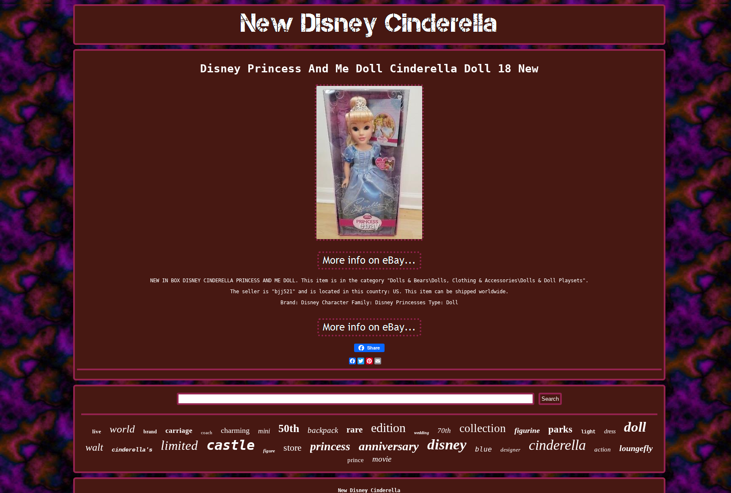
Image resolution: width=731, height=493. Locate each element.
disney (447, 444)
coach (206, 432)
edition (388, 428)
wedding (421, 432)
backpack (323, 430)
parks (560, 429)
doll (635, 427)
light (588, 432)
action (602, 449)
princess (330, 446)
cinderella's (132, 449)
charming (235, 430)
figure (269, 450)
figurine (527, 430)
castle (230, 445)
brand (150, 432)
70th (444, 431)
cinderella (557, 445)
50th (288, 428)
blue (483, 449)
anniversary (389, 446)
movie (381, 458)
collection (482, 428)
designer (510, 449)
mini (264, 431)
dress (610, 431)
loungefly (636, 448)
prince (355, 460)
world (122, 429)
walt (94, 447)
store (292, 447)
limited (179, 445)
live (96, 431)
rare (354, 429)
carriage (178, 431)
